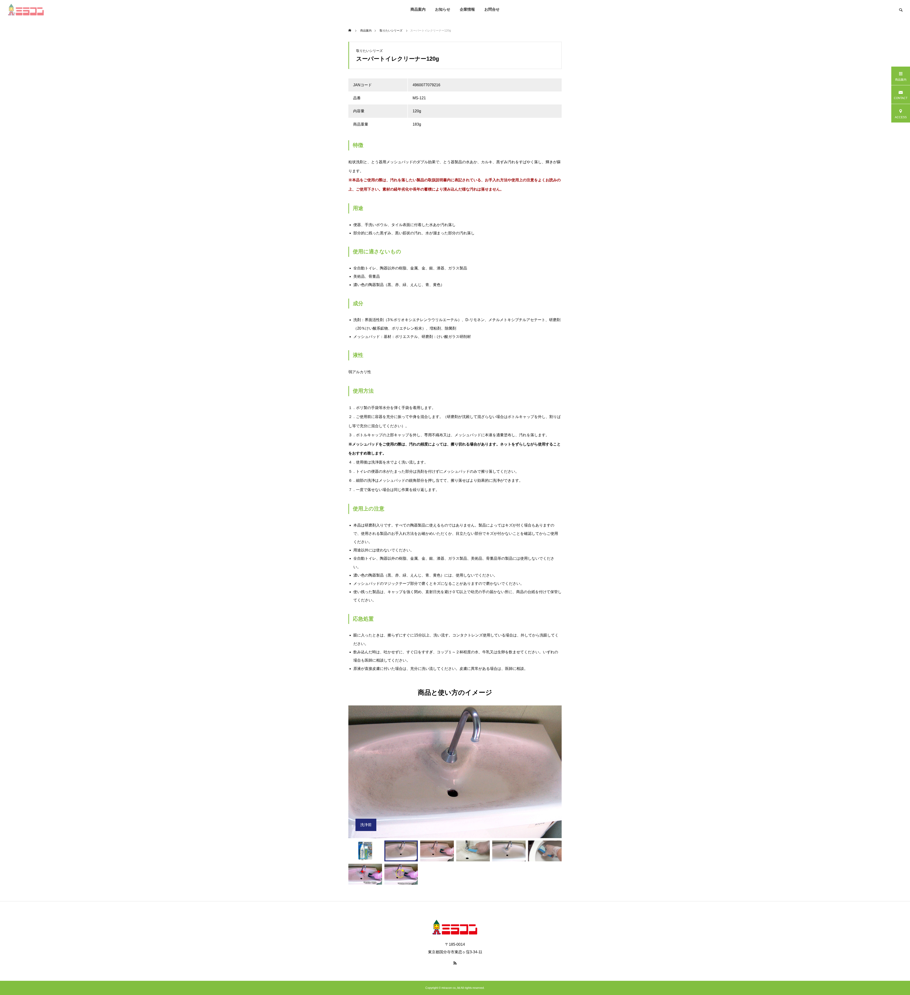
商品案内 (418, 9)
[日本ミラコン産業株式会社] (26, 9)
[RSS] (455, 963)
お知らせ (442, 9)
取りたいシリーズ (369, 51)
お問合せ (492, 9)
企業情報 (467, 9)
